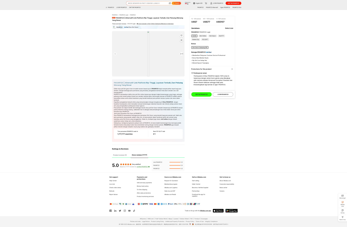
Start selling (195, 180)
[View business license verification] (190, 224)
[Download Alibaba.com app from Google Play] (231, 211)
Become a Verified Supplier (200, 187)
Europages (204, 218)
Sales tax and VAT (169, 191)
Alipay (170, 218)
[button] (170, 3)
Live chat (112, 184)
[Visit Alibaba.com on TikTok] (134, 210)
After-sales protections (144, 193)
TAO (191, 218)
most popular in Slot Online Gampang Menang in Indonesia (155, 23)
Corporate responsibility (227, 184)
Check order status (115, 187)
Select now (229, 28)
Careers (222, 191)
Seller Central (196, 184)
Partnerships (196, 191)
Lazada (176, 218)
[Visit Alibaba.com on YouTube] (129, 210)
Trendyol (197, 218)
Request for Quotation (171, 180)
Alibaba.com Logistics (170, 187)
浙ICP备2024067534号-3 (220, 224)
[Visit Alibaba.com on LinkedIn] (115, 210)
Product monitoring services (145, 196)
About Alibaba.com (225, 180)
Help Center (113, 180)
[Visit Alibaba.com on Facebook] (110, 210)
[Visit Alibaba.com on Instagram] (124, 210)
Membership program (170, 184)
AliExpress (143, 218)
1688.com (151, 218)
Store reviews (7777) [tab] (139, 155)
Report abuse (113, 194)
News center (223, 187)
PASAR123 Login (123, 15)
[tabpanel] (148, 165)
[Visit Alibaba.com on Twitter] (120, 210)
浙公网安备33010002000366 (203, 224)
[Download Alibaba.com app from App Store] (218, 211)
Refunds (111, 191)
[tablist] (148, 155)
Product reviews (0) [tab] (120, 155)
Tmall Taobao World (161, 218)
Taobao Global (184, 218)
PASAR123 (114, 15)
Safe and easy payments (144, 182)
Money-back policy (143, 186)
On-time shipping (142, 189)
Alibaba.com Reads (170, 194)
